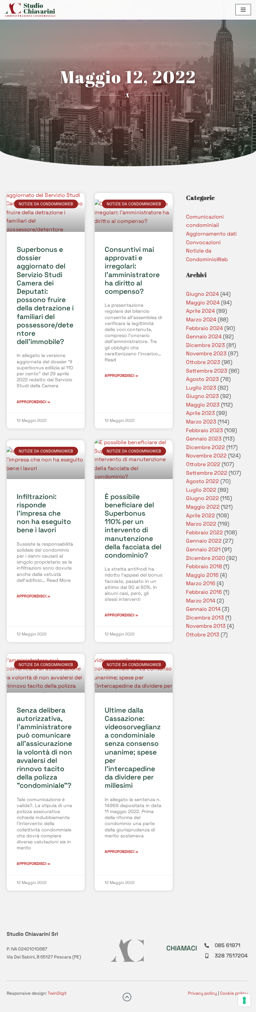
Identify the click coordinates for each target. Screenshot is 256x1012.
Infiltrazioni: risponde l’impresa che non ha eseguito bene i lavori (44, 513)
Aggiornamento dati (211, 233)
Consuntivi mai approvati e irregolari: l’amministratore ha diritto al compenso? (132, 270)
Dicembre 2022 (205, 447)
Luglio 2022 (201, 489)
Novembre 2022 (206, 455)
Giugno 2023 (202, 396)
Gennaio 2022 (204, 540)
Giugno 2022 (202, 498)
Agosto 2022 (202, 481)
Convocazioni (203, 242)
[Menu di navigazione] (243, 9)
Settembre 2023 (206, 370)
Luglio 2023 (201, 387)
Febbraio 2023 (204, 430)
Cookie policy (234, 993)
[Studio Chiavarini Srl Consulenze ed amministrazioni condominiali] (30, 10)
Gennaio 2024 (204, 336)
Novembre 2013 (206, 625)
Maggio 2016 (202, 575)
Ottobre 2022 (203, 464)
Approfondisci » (33, 402)
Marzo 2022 (201, 523)
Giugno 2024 (202, 293)
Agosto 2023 (202, 379)
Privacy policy (202, 993)
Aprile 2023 (200, 413)
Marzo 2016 (200, 583)
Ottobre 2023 (203, 362)
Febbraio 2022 (204, 532)
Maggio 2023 (203, 404)
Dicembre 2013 (205, 617)
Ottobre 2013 (202, 634)
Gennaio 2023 (204, 438)
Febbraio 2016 (204, 592)
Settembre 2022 (206, 472)
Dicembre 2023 (205, 345)
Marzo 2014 (200, 600)
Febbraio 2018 (204, 566)
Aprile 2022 (200, 515)
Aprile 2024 (200, 310)
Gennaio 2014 (203, 608)
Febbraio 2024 (204, 328)
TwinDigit (57, 993)
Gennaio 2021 (203, 549)
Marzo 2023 (201, 421)
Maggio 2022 (203, 506)
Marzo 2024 (201, 319)
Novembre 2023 (206, 353)
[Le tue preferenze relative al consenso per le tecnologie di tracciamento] (244, 1000)
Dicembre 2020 (205, 558)
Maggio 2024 (203, 302)
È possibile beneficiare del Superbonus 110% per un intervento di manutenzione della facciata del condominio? (133, 526)
